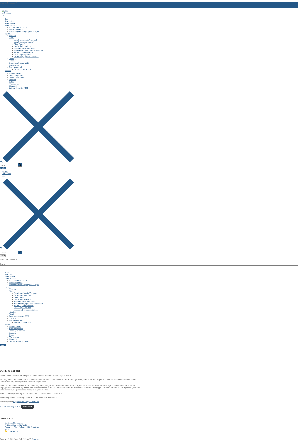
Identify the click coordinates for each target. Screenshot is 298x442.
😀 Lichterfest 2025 (12, 431)
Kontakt (3, 168)
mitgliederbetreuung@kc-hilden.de (26, 402)
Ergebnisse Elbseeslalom (14, 423)
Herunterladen (27, 406)
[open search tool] (37, 162)
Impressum (36, 439)
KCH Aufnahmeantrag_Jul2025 (10, 406)
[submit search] (20, 165)
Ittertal (7, 429)
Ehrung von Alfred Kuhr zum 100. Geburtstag (22, 427)
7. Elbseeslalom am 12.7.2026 (16, 425)
